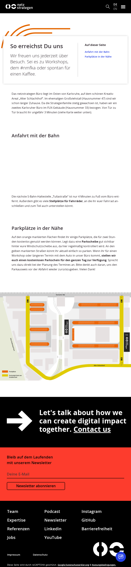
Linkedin (52, 528)
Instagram (92, 511)
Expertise (16, 520)
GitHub (89, 520)
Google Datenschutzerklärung (73, 564)
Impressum (13, 554)
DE (115, 4)
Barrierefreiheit (97, 528)
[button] (108, 7)
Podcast (52, 511)
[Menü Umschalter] (123, 6)
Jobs (11, 537)
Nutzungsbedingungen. (104, 564)
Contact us (92, 429)
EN (115, 9)
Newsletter (55, 520)
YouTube (53, 537)
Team (12, 511)
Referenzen (18, 528)
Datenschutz (40, 554)
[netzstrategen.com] (100, 549)
